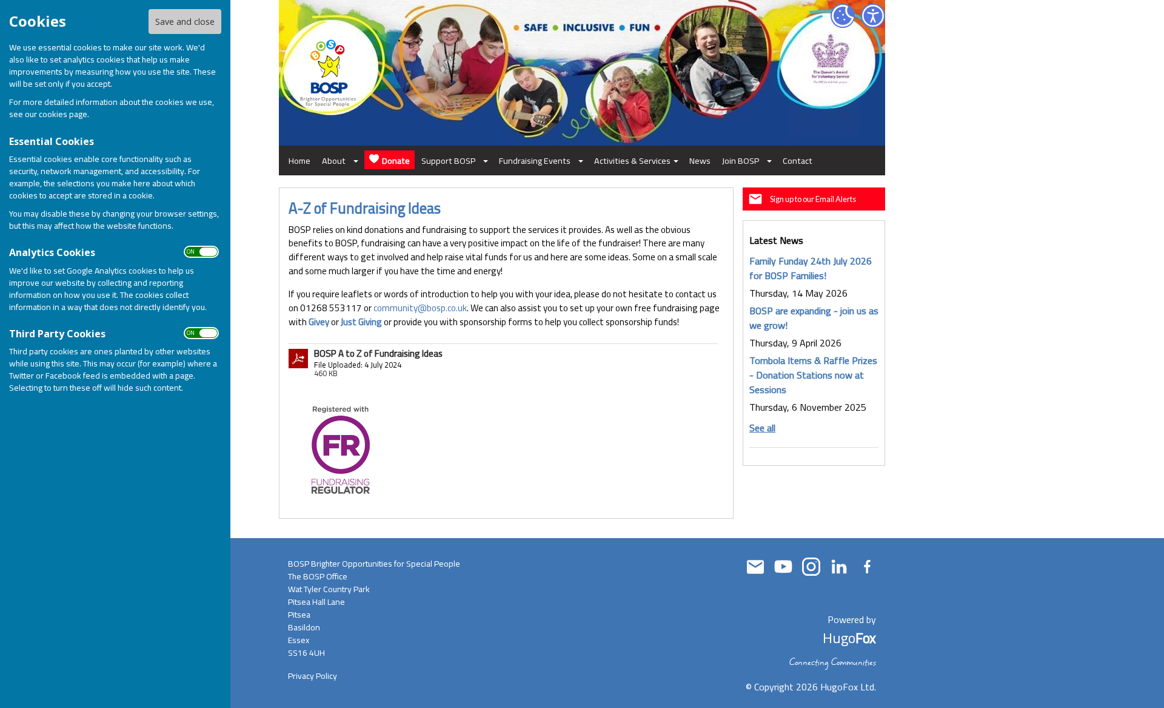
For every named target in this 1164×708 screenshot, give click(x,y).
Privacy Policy (312, 676)
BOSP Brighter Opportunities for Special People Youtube (783, 567)
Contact (797, 160)
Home (299, 160)
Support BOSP (448, 160)
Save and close (185, 21)
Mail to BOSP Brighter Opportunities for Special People (755, 567)
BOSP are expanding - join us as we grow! (813, 318)
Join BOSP (740, 160)
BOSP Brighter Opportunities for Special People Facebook (867, 567)
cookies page (63, 114)
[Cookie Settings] (843, 16)
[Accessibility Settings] (873, 16)
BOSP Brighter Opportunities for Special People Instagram (811, 567)
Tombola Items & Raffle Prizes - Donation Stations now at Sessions (813, 375)
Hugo (849, 638)
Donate (396, 160)
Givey (319, 322)
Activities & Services (632, 160)
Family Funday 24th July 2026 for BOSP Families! (810, 268)
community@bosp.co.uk (420, 308)
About (334, 160)
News (700, 160)
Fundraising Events (534, 160)
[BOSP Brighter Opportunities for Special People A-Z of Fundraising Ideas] (341, 449)
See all (762, 428)
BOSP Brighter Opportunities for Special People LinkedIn (839, 567)
